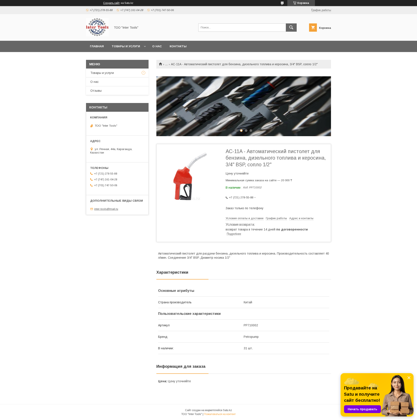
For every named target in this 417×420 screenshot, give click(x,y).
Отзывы (96, 90)
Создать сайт (111, 3)
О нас (157, 46)
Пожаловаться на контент (220, 414)
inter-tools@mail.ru (106, 209)
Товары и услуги (126, 46)
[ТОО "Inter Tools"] (97, 35)
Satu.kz (227, 410)
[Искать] (291, 27)
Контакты (178, 46)
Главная (97, 46)
